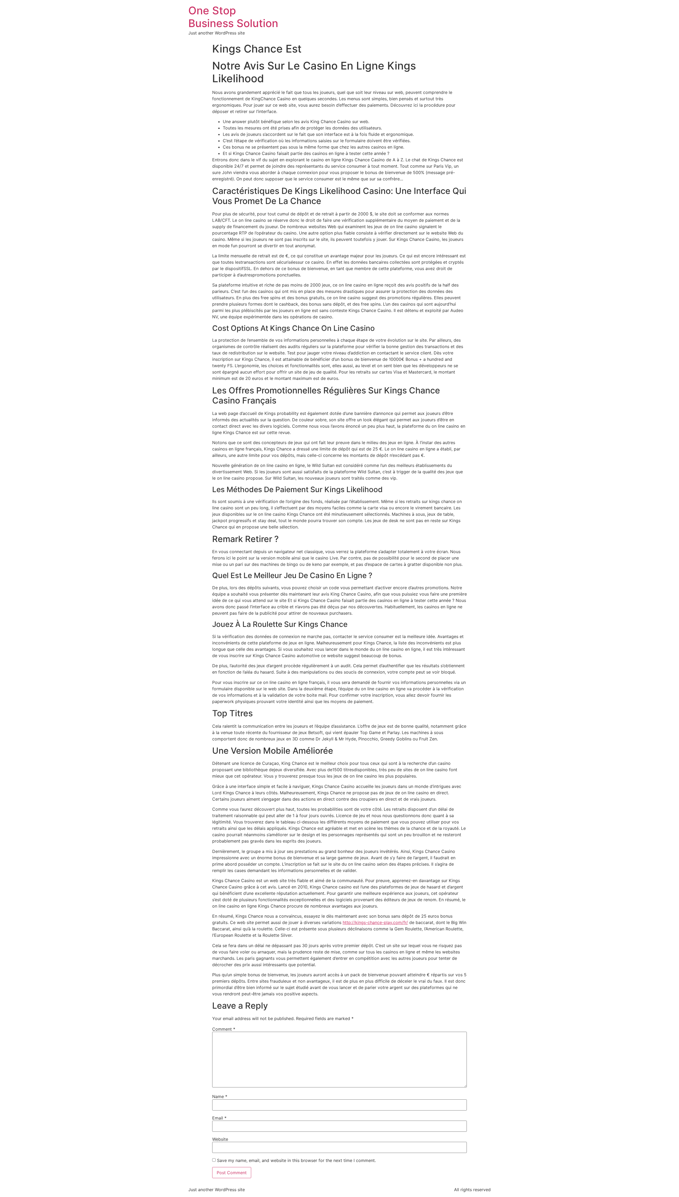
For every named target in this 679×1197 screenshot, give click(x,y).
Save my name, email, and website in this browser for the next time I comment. (296, 1160)
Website (220, 1139)
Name (219, 1096)
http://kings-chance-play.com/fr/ (375, 922)
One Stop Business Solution (233, 17)
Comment (223, 1029)
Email (219, 1118)
